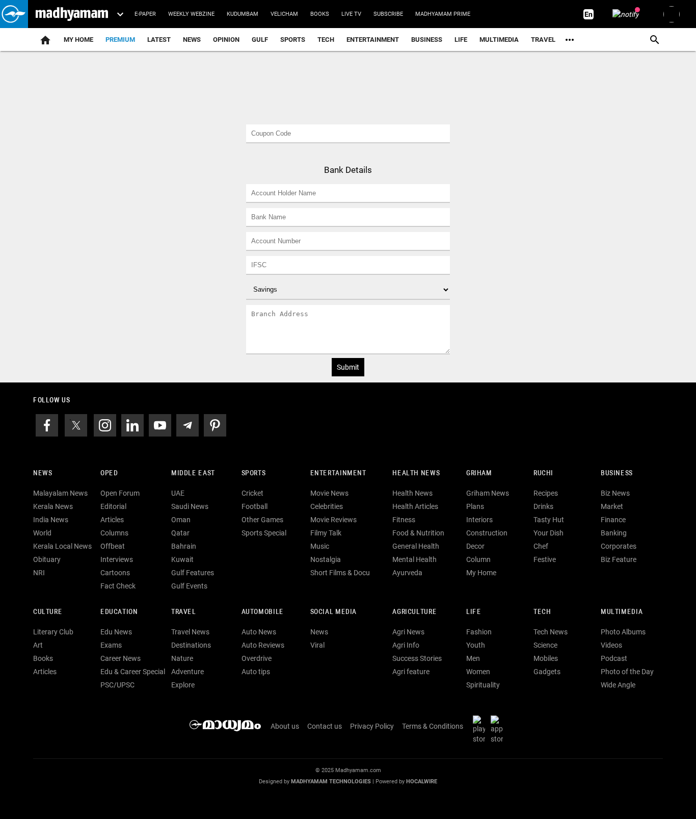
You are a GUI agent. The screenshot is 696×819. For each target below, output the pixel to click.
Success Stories (417, 658)
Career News (120, 658)
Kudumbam (242, 14)
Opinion (226, 39)
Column (478, 559)
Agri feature (411, 672)
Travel (543, 39)
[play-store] (481, 729)
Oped (109, 473)
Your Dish (548, 533)
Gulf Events (189, 586)
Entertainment (372, 39)
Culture (47, 612)
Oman (181, 520)
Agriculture (414, 612)
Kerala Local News (62, 546)
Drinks (543, 506)
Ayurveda (407, 573)
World (42, 533)
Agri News (408, 632)
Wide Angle (618, 685)
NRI (39, 573)
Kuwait (182, 559)
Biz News (615, 493)
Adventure (187, 672)
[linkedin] (132, 425)
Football (254, 506)
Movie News (329, 493)
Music (319, 546)
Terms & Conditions (432, 726)
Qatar (180, 533)
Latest (159, 39)
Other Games (262, 520)
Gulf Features (192, 573)
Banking (614, 533)
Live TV (351, 14)
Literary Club (53, 632)
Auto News (259, 632)
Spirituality (483, 685)
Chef (540, 546)
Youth (475, 645)
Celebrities (326, 506)
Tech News (550, 632)
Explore (183, 685)
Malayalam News (60, 493)
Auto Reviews (263, 645)
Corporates (618, 546)
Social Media (333, 612)
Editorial (113, 506)
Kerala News (53, 506)
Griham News (487, 493)
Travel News (190, 632)
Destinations (191, 645)
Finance (613, 520)
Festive (544, 559)
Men (473, 658)
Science (545, 645)
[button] (14, 14)
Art (38, 645)
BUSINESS (617, 473)
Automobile (263, 612)
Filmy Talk (325, 533)
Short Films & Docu (340, 573)
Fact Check (118, 586)
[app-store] (499, 729)
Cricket (252, 493)
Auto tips (256, 672)
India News (50, 520)
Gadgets (546, 672)
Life (460, 39)
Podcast (614, 658)
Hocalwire (421, 781)
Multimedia (499, 39)
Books (319, 14)
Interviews (116, 559)
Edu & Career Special (132, 672)
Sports (292, 39)
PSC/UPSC (117, 685)
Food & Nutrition (418, 533)
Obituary (47, 559)
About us (285, 726)
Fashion (479, 632)
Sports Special (264, 533)
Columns (114, 533)
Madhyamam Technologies (331, 781)
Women (478, 672)
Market (612, 506)
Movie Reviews (333, 520)
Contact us (324, 726)
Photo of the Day (627, 672)
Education (119, 612)
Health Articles (415, 506)
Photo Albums (623, 632)
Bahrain (183, 546)
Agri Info (405, 645)
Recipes (545, 493)
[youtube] (160, 425)
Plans (475, 506)
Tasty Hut (548, 520)
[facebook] (47, 425)
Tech (542, 612)
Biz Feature (618, 559)
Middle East (193, 473)
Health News (416, 473)
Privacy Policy (372, 726)
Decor (475, 546)
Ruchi (543, 473)
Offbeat (112, 546)
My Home (78, 39)
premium (120, 39)
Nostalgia (325, 559)
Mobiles (545, 658)
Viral (317, 645)
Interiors (479, 520)
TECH (325, 39)
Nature (182, 658)
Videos (611, 645)
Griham (479, 473)
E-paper (145, 14)
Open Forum (120, 493)
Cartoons (115, 573)
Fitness (403, 520)
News (192, 39)
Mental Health (414, 559)
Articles (112, 520)
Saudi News (189, 506)
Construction (486, 533)
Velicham (284, 14)
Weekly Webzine (191, 14)
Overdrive (257, 658)
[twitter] (76, 425)
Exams (111, 645)
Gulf (260, 39)
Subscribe (388, 14)
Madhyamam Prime (442, 14)
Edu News (116, 632)
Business (426, 39)
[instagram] (105, 425)
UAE (177, 493)
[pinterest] (215, 425)
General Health (415, 546)
